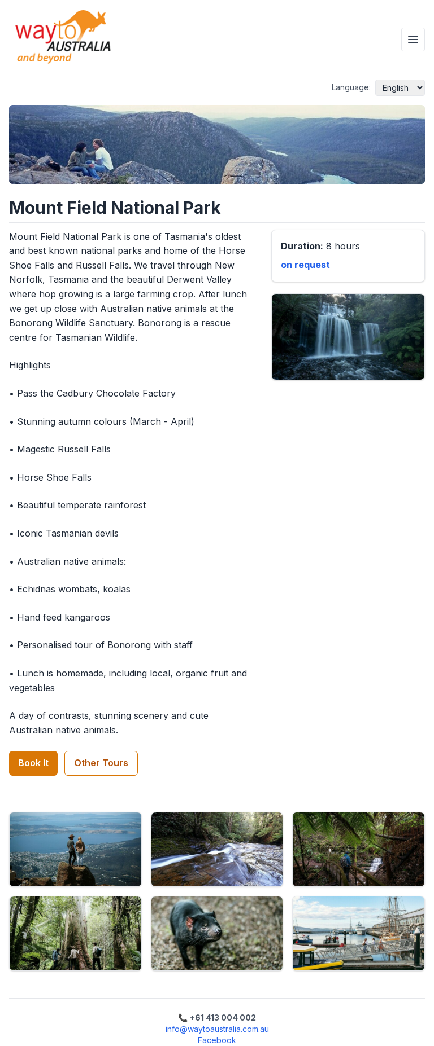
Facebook (217, 1040)
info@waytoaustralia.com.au (217, 1029)
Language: (351, 87)
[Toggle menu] (413, 39)
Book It (33, 762)
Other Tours (101, 762)
